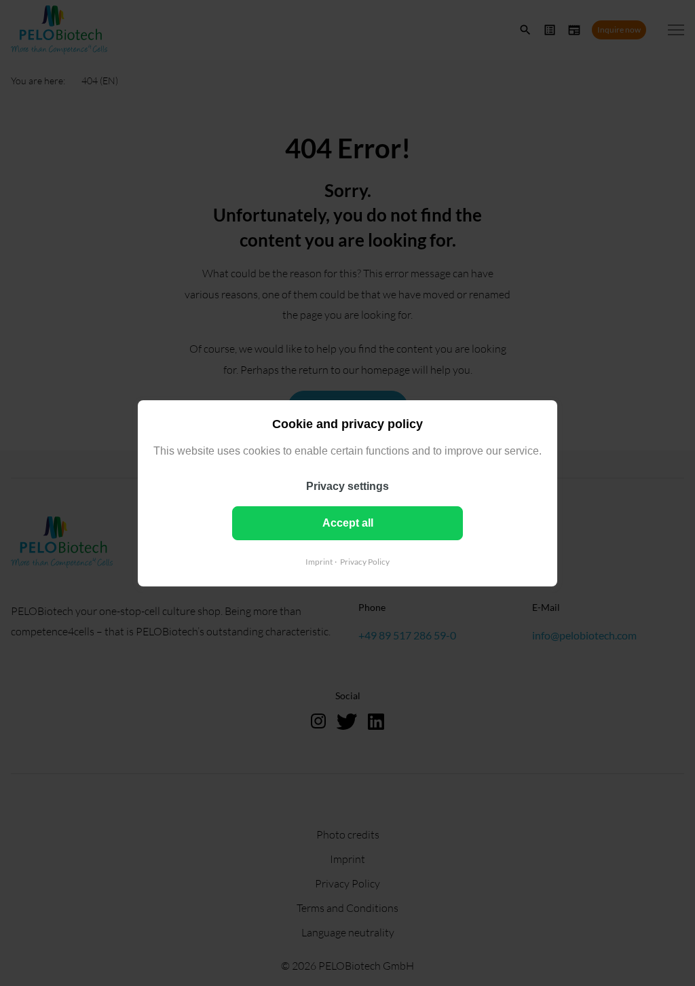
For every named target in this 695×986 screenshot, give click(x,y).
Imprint (319, 561)
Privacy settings (347, 485)
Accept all (347, 522)
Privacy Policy (365, 561)
